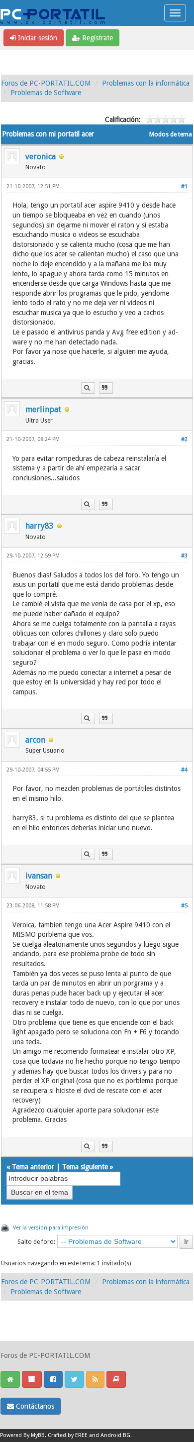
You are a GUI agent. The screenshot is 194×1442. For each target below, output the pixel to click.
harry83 (39, 526)
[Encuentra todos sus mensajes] (88, 388)
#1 (184, 186)
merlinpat (43, 409)
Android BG (115, 1435)
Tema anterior (33, 1167)
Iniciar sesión (36, 38)
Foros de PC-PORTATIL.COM (46, 83)
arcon (35, 740)
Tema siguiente (85, 1167)
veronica (40, 156)
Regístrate (96, 38)
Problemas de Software (45, 93)
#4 (184, 770)
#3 (184, 556)
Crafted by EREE (68, 1435)
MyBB (38, 1435)
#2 (184, 439)
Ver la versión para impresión (51, 1227)
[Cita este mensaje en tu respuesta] (106, 388)
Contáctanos (34, 1406)
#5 (184, 905)
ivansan (38, 876)
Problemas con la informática (146, 83)
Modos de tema (170, 134)
